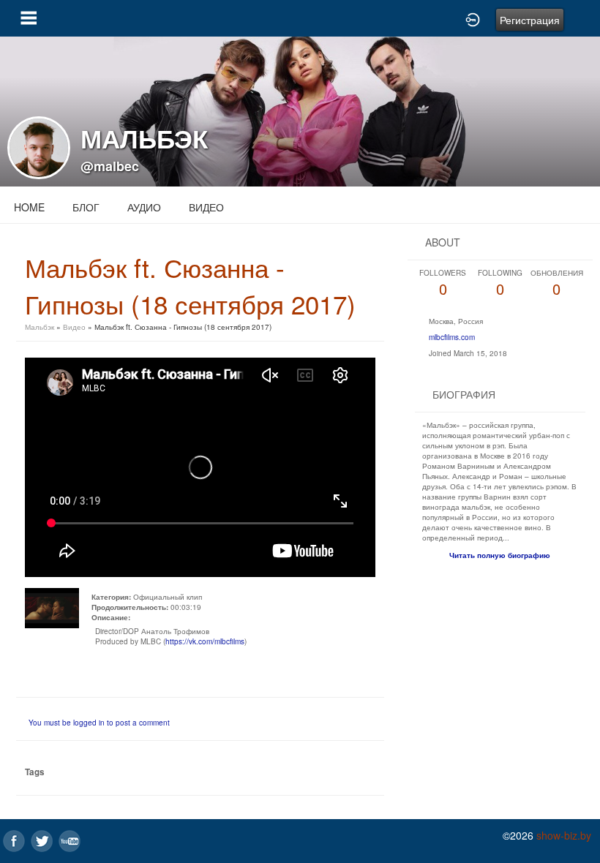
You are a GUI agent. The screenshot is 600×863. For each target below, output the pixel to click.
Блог (86, 207)
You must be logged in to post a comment (99, 722)
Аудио (144, 207)
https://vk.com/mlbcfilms (204, 641)
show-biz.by (563, 835)
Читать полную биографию (499, 555)
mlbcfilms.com (452, 337)
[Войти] (472, 18)
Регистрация (530, 19)
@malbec (109, 166)
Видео (206, 207)
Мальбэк (40, 327)
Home (29, 207)
